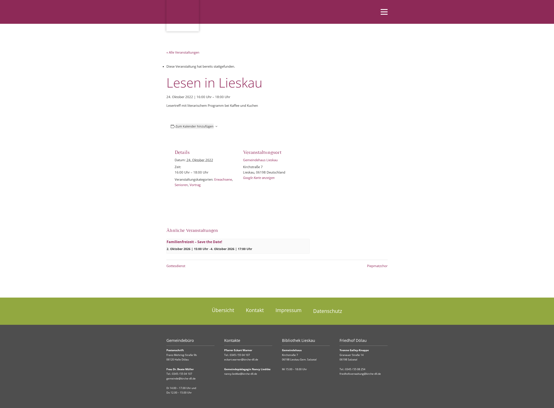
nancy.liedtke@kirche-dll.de (240, 374)
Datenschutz (327, 311)
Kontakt (255, 310)
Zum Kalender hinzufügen (195, 126)
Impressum (288, 310)
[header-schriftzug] (261, 12)
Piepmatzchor (377, 266)
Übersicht (223, 310)
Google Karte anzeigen (259, 177)
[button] (372, 11)
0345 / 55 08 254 (355, 369)
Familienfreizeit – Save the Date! (194, 241)
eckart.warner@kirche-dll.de (241, 359)
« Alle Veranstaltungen (182, 52)
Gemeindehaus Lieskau (260, 160)
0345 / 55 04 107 (182, 374)
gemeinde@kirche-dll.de (181, 378)
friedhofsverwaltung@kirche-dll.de (360, 374)
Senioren (181, 185)
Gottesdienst (175, 266)
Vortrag (195, 185)
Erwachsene (223, 179)
